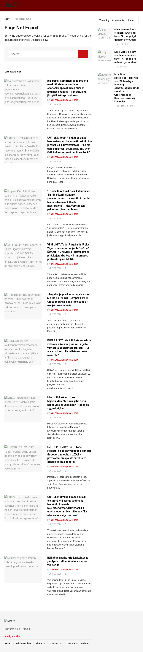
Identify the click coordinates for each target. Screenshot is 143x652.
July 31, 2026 (55, 104)
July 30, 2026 (55, 218)
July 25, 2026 (55, 574)
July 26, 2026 (55, 471)
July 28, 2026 (55, 314)
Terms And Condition (77, 643)
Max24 (10, 5)
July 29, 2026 (55, 268)
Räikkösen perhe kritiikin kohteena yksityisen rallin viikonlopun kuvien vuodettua (67, 561)
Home (7, 19)
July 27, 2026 (55, 417)
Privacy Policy (23, 643)
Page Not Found (23, 19)
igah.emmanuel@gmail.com (64, 100)
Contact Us (56, 643)
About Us (40, 643)
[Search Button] (83, 54)
